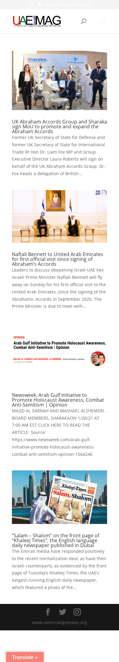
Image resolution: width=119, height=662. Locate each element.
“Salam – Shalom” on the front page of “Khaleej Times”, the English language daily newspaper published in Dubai (55, 540)
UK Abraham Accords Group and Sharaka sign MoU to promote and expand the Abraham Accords (59, 126)
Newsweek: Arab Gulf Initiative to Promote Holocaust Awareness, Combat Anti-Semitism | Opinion (58, 400)
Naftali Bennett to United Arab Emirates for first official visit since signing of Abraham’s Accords (57, 259)
